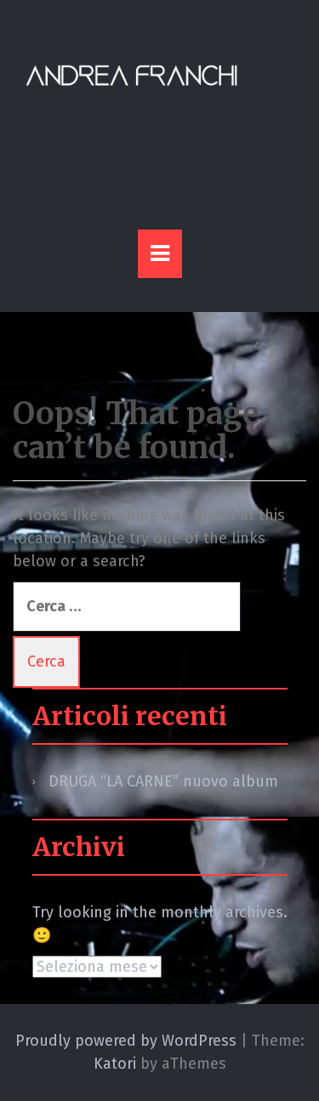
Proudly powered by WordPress (125, 1040)
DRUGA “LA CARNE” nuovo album (163, 781)
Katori (115, 1063)
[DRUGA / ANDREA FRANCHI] (132, 75)
